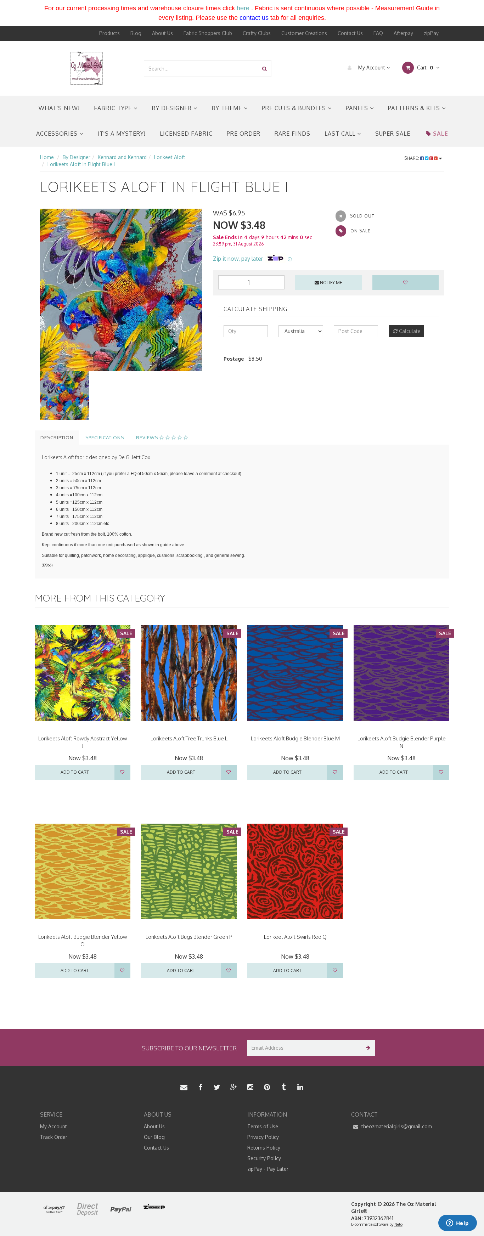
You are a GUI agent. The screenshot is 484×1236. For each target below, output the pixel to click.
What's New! (59, 108)
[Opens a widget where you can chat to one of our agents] (457, 1223)
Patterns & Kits (415, 108)
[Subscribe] (367, 1048)
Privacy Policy (263, 1137)
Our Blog (154, 1137)
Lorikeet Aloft (169, 157)
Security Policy (264, 1158)
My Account (372, 67)
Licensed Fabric (186, 133)
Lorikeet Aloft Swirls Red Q (295, 936)
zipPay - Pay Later (267, 1169)
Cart (424, 67)
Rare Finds (292, 133)
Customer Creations (304, 33)
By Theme (228, 108)
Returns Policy (263, 1148)
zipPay (431, 33)
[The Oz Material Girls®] (86, 68)
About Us (162, 33)
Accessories (57, 133)
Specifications (104, 437)
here (243, 8)
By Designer (172, 108)
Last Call (341, 133)
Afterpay (403, 33)
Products (109, 33)
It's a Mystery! (121, 133)
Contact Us (350, 33)
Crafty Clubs (257, 33)
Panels (358, 108)
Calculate (409, 331)
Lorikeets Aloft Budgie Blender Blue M (295, 738)
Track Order (53, 1137)
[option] (121, 290)
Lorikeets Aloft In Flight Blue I (81, 164)
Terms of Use (262, 1126)
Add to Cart (75, 772)
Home (47, 157)
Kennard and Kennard (122, 157)
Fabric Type (114, 108)
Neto (398, 1224)
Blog (135, 33)
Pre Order (243, 133)
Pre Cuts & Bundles (295, 108)
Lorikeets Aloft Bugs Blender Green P (189, 936)
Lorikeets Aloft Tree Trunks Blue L (189, 738)
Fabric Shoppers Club (208, 33)
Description (56, 437)
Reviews (147, 437)
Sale (440, 133)
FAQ (378, 33)
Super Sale (392, 133)
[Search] (264, 69)
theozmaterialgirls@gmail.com (396, 1126)
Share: (412, 158)
